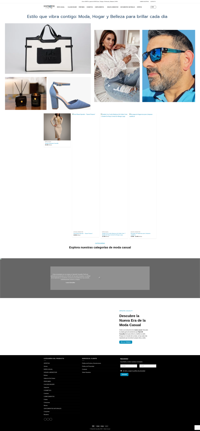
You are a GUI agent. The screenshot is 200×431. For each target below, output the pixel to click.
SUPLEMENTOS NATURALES (127, 7)
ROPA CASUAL (61, 7)
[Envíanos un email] (51, 419)
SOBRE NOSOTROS (144, 1)
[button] (144, 7)
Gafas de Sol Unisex (49, 378)
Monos (46, 405)
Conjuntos (46, 411)
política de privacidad (139, 371)
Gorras (46, 366)
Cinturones (47, 402)
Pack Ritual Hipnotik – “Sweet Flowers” (83, 233)
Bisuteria (46, 414)
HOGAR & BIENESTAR (112, 7)
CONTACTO (153, 1)
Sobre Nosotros (86, 372)
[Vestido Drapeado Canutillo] (57, 126)
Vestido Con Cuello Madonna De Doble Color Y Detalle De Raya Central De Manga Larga (113, 234)
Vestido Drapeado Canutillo (51, 143)
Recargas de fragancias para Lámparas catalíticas (140, 234)
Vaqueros (46, 387)
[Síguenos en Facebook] (45, 419)
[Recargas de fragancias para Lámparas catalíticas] (142, 172)
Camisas (46, 393)
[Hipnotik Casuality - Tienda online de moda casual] (49, 7)
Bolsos (46, 375)
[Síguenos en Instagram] (48, 419)
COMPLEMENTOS (99, 7)
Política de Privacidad (88, 366)
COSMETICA (90, 7)
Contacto (84, 369)
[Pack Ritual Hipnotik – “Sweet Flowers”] (85, 172)
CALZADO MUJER (72, 7)
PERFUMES (82, 7)
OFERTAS (139, 7)
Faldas (46, 399)
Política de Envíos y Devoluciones (91, 363)
